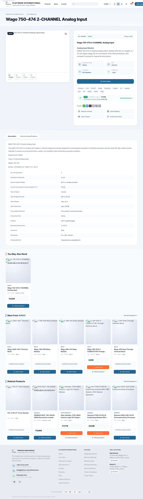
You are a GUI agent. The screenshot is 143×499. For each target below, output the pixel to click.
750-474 (93, 88)
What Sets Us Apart (65, 461)
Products (48, 4)
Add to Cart (99, 367)
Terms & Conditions (90, 472)
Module (89, 91)
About (56, 4)
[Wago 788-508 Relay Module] (44, 347)
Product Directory (64, 479)
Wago (102, 91)
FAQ (60, 475)
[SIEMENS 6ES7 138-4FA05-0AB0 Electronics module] (44, 413)
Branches (62, 472)
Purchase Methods (90, 465)
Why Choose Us (64, 465)
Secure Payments (90, 468)
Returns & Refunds (90, 457)
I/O (121, 88)
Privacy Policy (88, 475)
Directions (115, 460)
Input (79, 91)
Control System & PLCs (15, 14)
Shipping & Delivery (90, 454)
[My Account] (126, 4)
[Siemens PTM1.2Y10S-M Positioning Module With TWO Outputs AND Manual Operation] (98, 413)
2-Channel (80, 88)
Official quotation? (19, 306)
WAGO (84, 65)
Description (12, 136)
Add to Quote (19, 371)
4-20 (87, 88)
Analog (100, 88)
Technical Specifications (28, 136)
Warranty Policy (89, 461)
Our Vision (62, 457)
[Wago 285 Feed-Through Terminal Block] (124, 347)
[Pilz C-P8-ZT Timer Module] (18, 413)
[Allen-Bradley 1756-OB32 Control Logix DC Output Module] (71, 413)
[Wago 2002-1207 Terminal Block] (18, 347)
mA (84, 91)
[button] (66, 34)
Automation (107, 88)
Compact (115, 88)
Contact (64, 4)
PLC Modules (32, 14)
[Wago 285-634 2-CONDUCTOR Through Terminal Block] (98, 347)
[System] (118, 4)
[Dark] (121, 4)
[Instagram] (19, 482)
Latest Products (64, 483)
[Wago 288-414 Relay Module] (71, 347)
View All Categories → (130, 315)
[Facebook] (14, 482)
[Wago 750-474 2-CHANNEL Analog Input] (18, 283)
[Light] (114, 4)
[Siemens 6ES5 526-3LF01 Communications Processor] (124, 413)
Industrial (127, 88)
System (96, 91)
